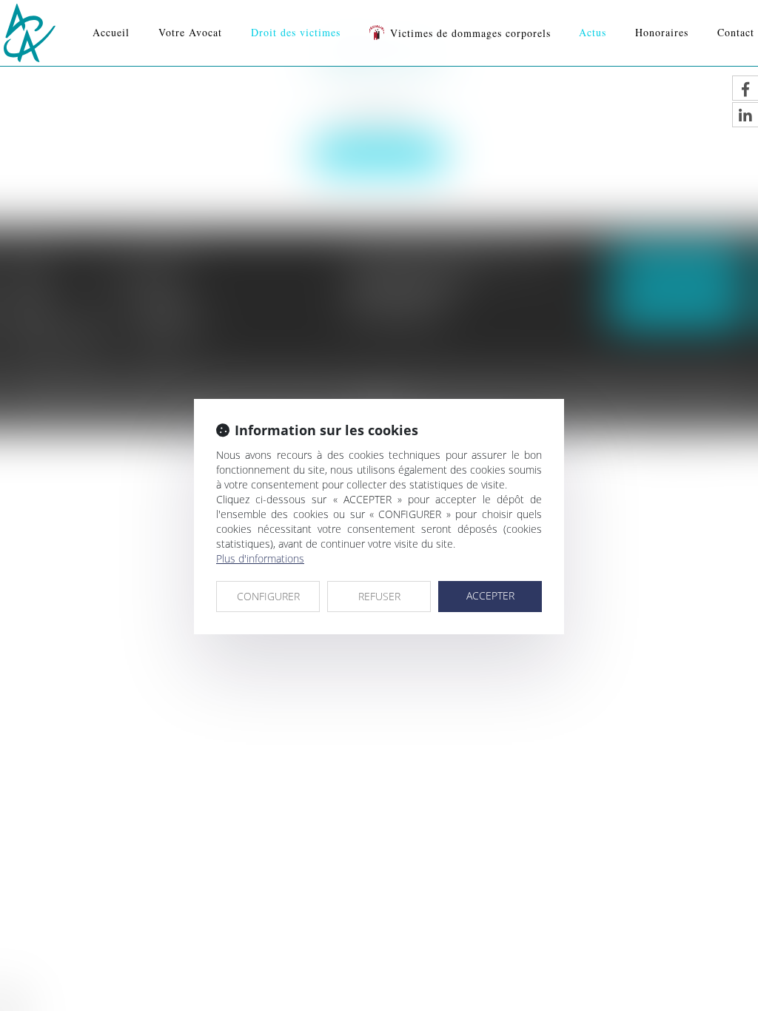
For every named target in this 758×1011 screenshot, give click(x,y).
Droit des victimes (296, 32)
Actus (592, 32)
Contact (735, 32)
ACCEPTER (490, 595)
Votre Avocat (190, 32)
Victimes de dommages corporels (470, 33)
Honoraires (661, 32)
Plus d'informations (260, 558)
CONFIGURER (268, 596)
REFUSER (379, 596)
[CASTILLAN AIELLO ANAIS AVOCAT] (30, 33)
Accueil (111, 32)
